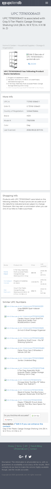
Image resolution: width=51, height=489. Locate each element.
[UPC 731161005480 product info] (19, 348)
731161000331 (37, 306)
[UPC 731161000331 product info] (18, 306)
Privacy (11, 446)
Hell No (9, 420)
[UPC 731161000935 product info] (18, 316)
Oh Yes (36, 416)
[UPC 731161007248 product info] (18, 368)
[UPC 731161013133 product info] (18, 400)
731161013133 (36, 400)
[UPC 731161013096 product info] (18, 390)
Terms (19, 446)
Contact (33, 449)
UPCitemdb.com (21, 449)
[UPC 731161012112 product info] (18, 380)
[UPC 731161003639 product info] (18, 328)
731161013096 (37, 390)
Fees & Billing (36, 446)
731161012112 (36, 380)
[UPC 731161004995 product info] (18, 338)
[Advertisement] (22, 37)
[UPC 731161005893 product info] (18, 358)
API (26, 446)
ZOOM (33, 64)
